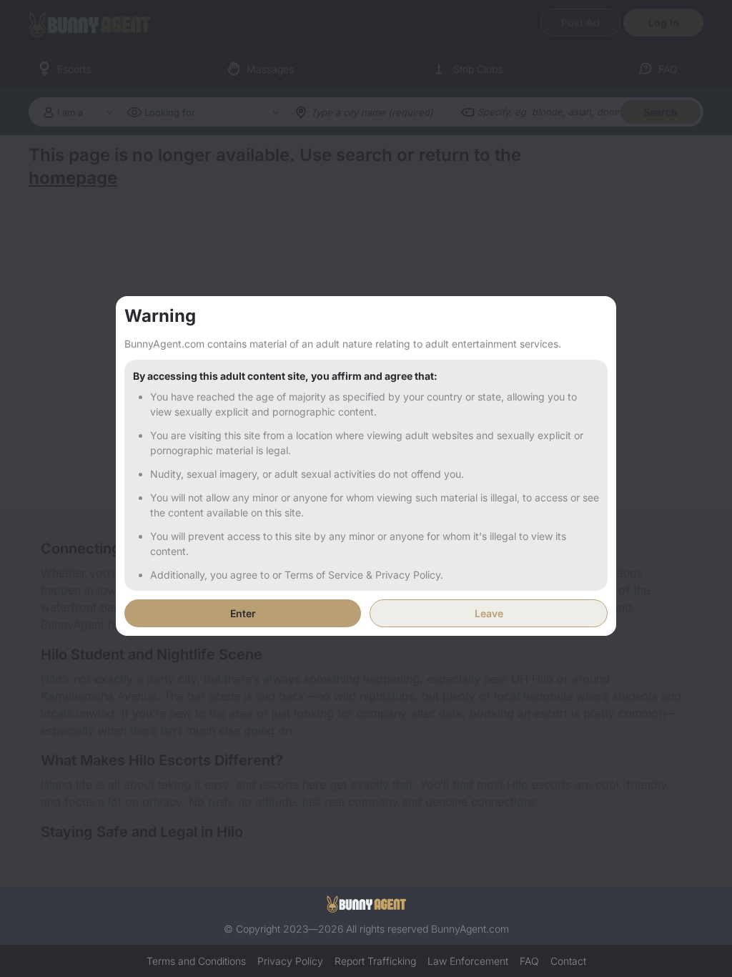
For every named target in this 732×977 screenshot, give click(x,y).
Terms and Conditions (196, 961)
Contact (568, 961)
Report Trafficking (375, 961)
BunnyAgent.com (470, 929)
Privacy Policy (290, 961)
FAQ (529, 961)
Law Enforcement (467, 961)
